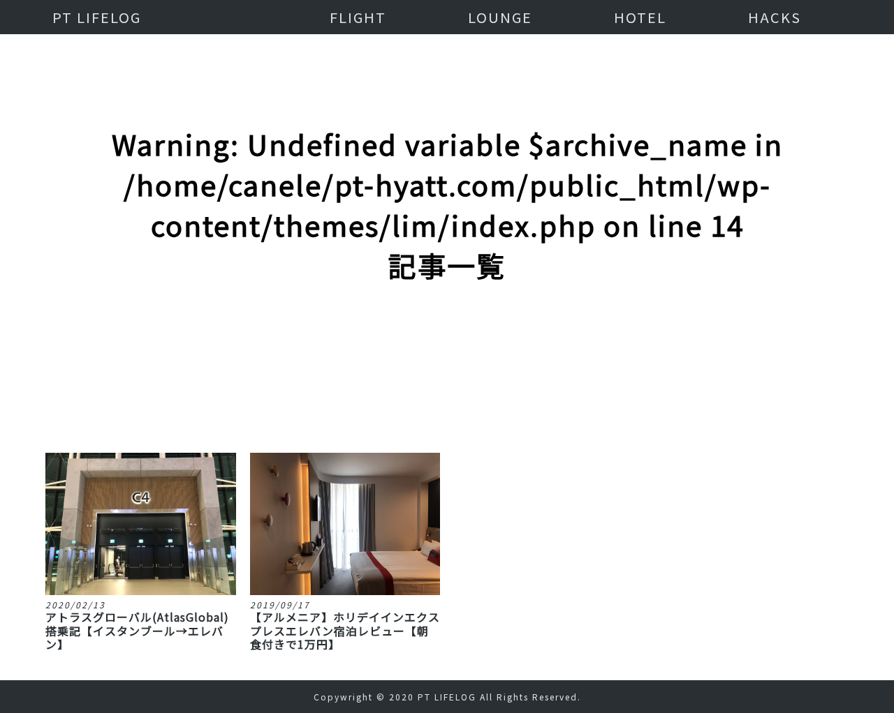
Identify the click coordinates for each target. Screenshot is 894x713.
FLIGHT (358, 17)
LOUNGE (500, 17)
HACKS (774, 17)
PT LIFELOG (96, 17)
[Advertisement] (447, 348)
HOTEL (640, 17)
